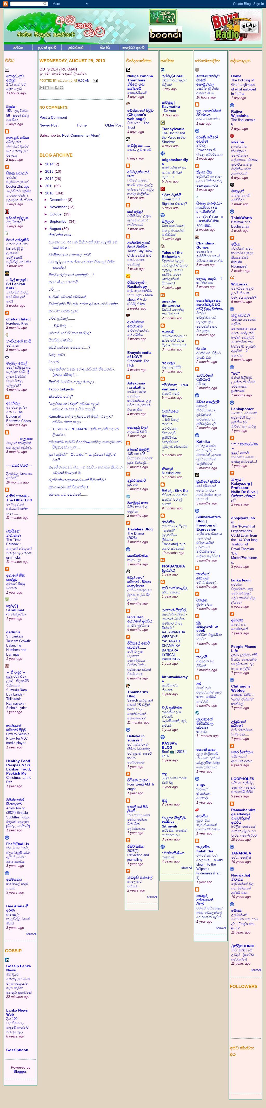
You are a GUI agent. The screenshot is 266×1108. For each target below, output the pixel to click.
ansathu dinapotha (171, 303)
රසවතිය (168, 522)
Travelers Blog (140, 529)
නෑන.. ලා (134, 560)
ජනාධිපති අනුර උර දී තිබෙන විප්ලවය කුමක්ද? (243, 292)
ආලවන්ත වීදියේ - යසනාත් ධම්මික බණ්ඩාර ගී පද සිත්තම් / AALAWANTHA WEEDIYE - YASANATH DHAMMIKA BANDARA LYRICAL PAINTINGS (174, 636)
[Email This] (41, 87)
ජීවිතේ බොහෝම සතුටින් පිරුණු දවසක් (174, 499)
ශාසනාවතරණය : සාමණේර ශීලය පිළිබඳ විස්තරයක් (174, 340)
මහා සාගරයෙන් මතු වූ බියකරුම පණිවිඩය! (173, 230)
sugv (200, 785)
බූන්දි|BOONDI (242, 946)
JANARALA (241, 853)
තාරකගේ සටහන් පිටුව (16, 728)
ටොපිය (202, 816)
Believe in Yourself (136, 738)
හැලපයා (19, 439)
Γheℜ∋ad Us (17, 844)
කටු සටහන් (240, 315)
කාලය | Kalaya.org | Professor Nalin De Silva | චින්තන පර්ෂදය (244, 487)
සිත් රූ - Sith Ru (175, 491)
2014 (50, 164)
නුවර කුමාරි (136, 480)
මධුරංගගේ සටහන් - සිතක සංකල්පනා (139, 582)
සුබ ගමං (132, 485)
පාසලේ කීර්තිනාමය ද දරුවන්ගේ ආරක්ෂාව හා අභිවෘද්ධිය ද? (206, 415)
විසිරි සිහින (135, 846)
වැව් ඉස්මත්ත (172, 708)
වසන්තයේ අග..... (170, 413)
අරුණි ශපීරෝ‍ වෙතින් (207, 139)
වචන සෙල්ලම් (208, 401)
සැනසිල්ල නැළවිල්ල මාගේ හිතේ (18, 919)
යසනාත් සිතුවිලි (174, 610)
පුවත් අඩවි (47, 47)
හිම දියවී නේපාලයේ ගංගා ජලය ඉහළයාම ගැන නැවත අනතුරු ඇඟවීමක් (19, 983)
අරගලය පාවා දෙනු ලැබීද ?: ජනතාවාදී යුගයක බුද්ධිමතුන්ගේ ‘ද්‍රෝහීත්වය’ (209, 455)
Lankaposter (242, 409)
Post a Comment (53, 117)
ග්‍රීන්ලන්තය (204, 604)
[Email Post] (94, 80)
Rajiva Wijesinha (240, 113)
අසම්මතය (14, 879)
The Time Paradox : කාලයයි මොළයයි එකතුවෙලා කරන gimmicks (19, 548)
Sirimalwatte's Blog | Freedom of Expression (208, 523)
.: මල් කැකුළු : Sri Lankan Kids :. (17, 284)
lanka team (240, 580)
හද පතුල (168, 363)
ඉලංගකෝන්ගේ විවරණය (208, 113)
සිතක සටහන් (17, 173)
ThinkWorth (241, 218)
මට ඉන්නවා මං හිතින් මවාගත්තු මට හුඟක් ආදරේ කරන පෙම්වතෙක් (139, 753)
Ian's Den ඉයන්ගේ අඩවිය (139, 619)
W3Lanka (239, 284)
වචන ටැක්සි (171, 195)
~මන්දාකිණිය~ (173, 853)
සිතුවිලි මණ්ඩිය (60, 340)
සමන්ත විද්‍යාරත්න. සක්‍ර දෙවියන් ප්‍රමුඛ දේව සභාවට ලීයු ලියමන (243, 593)
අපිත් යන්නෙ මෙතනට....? (69, 347)
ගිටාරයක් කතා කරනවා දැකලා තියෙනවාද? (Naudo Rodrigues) (242, 257)
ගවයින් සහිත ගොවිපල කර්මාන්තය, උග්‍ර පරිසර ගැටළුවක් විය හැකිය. (139, 400)
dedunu (13, 632)
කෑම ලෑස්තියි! (171, 367)
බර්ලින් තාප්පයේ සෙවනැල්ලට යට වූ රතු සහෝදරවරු (244, 831)
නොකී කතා (206, 749)
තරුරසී (201, 657)
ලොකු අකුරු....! (209, 278)
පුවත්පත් (75, 47)
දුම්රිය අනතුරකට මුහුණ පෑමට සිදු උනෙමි (139, 594)
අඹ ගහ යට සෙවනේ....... (68, 494)
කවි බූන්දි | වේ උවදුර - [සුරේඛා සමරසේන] (242, 954)
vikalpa (237, 142)
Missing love (171, 473)
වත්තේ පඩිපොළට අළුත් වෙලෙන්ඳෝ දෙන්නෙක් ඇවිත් (209, 912)
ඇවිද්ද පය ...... (138, 145)
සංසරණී (168, 332)
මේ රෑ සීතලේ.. (207, 582)
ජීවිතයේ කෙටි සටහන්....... (138, 645)
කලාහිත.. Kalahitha (204, 849)
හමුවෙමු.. (169, 857)
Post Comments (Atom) (81, 135)
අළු (198, 684)
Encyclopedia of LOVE (139, 354)
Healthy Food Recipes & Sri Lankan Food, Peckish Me (18, 767)
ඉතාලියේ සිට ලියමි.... (137, 809)
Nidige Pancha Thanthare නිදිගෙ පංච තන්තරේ (140, 82)
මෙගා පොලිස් (241, 857)
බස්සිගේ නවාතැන (13, 533)
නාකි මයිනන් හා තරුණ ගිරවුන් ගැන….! (174, 172)
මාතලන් (237, 191)
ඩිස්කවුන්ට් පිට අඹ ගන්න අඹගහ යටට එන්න (83, 304)
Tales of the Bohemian (172, 254)
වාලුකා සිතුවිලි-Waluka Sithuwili (174, 822)
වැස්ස (10, 106)
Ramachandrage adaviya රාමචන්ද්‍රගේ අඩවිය (243, 816)
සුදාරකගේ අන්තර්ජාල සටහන (205, 723)
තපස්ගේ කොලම (203, 576)
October (57, 214)
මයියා (235, 244)
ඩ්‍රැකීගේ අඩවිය (208, 481)
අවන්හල (13, 403)
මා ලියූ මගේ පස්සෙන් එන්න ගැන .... (17, 508)
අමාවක (237, 620)
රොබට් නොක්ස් (208, 119)
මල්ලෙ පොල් (16, 363)
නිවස (18, 47)
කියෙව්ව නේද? (61, 396)
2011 (49, 186)
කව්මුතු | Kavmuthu (171, 104)
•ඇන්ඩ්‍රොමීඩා (16, 614)
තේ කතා (12, 345)
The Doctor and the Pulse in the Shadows (173, 137)
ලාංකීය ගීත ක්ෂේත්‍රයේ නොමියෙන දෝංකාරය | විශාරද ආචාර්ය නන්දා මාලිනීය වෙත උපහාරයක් (244, 159)
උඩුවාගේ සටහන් (238, 723)
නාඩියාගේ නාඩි (18, 341)
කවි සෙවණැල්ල (175, 588)
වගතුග (201, 600)
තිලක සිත (204, 172)
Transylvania (173, 129)
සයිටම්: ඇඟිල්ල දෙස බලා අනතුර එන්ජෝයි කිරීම (243, 787)
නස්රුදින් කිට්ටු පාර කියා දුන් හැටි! (17, 296)
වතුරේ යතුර (170, 393)
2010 (50, 193)
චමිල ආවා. (57, 355)
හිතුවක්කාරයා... (61, 235)
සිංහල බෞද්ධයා (209, 203)
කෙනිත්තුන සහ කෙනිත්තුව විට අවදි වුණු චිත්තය (209, 304)
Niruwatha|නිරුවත (240, 877)
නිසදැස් (167, 469)
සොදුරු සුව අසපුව (15, 78)
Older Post (114, 125)
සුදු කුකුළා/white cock (207, 626)
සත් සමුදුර (135, 211)
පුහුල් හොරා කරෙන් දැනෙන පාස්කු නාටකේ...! (244, 457)
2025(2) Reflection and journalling (138, 855)
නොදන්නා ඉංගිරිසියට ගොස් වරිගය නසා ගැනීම (209, 256)
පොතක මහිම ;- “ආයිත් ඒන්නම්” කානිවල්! (242, 699)
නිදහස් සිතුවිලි (138, 449)
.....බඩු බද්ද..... (60, 326)
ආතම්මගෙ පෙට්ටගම (135, 324)
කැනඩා (201, 732)
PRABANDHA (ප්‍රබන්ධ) (173, 568)
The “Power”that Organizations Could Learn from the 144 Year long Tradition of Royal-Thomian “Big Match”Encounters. (244, 544)
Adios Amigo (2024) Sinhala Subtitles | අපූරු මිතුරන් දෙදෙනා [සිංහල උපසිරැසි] (18, 817)
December (59, 200)
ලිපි (233, 500)
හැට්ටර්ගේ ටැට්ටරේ (204, 377)
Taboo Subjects (61, 389)
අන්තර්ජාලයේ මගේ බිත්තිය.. (138, 245)
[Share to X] (51, 87)
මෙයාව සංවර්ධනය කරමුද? (70, 333)
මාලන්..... (56, 362)
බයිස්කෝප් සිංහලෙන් (15, 802)
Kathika (203, 441)
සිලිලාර (168, 221)
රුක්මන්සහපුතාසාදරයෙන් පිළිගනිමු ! (77, 480)
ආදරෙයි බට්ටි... (138, 432)
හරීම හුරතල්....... (62, 318)
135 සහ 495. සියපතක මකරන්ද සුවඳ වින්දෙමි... (140, 458)
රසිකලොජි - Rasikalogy (137, 284)
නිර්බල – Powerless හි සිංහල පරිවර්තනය (209, 150)
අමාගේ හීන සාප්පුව (15, 577)
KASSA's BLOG (169, 745)
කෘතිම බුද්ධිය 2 (138, 625)
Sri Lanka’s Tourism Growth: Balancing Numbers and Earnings (18, 645)
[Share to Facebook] (56, 87)
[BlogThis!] (46, 87)
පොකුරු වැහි (137, 427)
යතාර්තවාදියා (137, 555)
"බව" (235, 373)
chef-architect (18, 319)
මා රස (201, 349)
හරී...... (54, 289)
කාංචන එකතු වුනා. (64, 311)
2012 (50, 179)
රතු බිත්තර (14, 222)
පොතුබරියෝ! (137, 93)
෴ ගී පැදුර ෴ (16, 672)
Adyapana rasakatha (136, 385)
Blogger (20, 1071)
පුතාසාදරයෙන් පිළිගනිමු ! (68, 487)
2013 (50, 171)
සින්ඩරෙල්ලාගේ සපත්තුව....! (71, 275)
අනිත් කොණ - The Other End (19, 498)
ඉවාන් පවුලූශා (17, 218)
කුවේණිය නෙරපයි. (64, 282)
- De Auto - (170, 111)
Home (82, 125)
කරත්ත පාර (204, 283)
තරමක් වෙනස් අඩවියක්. (68, 296)
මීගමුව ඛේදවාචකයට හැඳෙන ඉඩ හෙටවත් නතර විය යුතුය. (206, 322)
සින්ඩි (105, 47)
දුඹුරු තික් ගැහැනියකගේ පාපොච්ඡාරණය (208, 824)
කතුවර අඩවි (133, 47)
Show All (31, 933)
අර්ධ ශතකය (171, 592)
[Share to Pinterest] (61, 87)
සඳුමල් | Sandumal (15, 608)
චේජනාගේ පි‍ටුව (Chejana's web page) (140, 114)
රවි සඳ (201, 384)
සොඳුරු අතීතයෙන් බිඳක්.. (204, 900)
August (56, 229)
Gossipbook (17, 1050)
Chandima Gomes (205, 245)
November (59, 207)
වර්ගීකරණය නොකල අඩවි (70, 255)
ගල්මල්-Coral (172, 76)
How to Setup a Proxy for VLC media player (17, 738)
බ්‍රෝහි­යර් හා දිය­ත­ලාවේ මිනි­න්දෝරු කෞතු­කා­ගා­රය (209, 180)
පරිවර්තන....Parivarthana (175, 387)
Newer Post (48, 125)
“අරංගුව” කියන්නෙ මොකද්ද (203, 793)
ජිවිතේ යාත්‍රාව (138, 780)
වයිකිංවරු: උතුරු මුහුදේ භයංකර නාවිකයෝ (139, 220)
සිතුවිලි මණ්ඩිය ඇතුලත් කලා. (72, 382)
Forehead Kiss (17, 323)
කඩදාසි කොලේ (139, 877)
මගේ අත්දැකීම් (17, 240)
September (59, 221)
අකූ (165, 800)
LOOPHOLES (242, 779)
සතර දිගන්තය (242, 752)
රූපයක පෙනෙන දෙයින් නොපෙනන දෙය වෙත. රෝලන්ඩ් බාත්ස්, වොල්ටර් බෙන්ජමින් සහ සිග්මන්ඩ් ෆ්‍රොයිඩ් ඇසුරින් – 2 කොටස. (243, 337)
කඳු (164, 774)
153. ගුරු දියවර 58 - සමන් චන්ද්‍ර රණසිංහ (17, 115)
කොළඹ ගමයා (17, 138)
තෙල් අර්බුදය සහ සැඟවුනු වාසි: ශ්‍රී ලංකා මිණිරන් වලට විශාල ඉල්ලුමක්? (18, 376)
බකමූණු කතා (138, 503)
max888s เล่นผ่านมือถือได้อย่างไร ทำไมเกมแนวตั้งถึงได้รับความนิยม (209, 216)
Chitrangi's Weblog (240, 688)
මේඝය (236, 910)
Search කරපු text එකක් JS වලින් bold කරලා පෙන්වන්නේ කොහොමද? (140, 709)
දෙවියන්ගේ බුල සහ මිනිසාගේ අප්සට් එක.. (242, 888)
